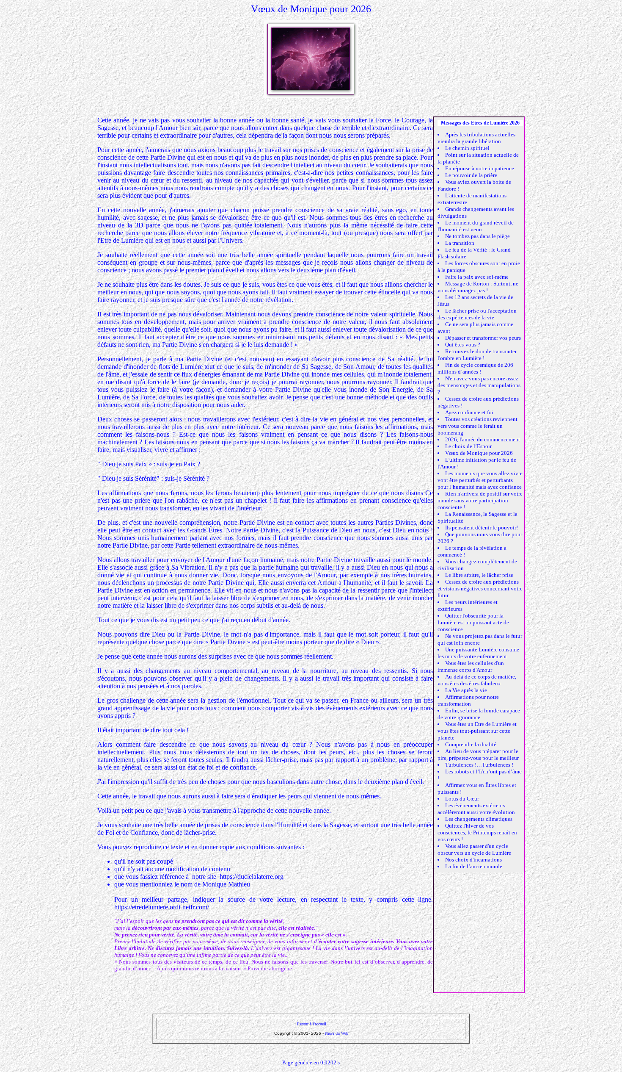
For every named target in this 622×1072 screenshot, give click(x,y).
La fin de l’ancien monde (473, 866)
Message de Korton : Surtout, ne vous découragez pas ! (478, 287)
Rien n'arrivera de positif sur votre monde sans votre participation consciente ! (480, 500)
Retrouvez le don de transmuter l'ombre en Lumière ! (477, 354)
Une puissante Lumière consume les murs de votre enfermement (478, 652)
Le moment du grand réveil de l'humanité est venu (476, 226)
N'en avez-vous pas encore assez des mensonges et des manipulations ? (479, 385)
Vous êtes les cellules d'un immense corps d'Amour (471, 666)
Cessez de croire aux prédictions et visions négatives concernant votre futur (480, 588)
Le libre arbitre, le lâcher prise (479, 575)
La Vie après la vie (466, 690)
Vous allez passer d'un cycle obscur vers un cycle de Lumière (474, 849)
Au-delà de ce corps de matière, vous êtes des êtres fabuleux (477, 680)
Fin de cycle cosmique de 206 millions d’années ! (475, 368)
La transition (459, 243)
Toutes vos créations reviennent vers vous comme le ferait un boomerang (477, 426)
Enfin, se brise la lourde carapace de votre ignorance (479, 713)
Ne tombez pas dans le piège (477, 236)
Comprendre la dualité (470, 744)
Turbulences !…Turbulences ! (479, 765)
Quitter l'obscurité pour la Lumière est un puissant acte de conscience (473, 622)
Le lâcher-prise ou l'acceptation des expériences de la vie (477, 314)
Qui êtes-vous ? (462, 344)
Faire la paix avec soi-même (477, 277)
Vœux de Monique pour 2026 (479, 453)
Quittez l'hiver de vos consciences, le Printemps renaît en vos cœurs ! (477, 832)
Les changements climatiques (478, 819)
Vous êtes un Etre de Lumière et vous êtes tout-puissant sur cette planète (477, 731)
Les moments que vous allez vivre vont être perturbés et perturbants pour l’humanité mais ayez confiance (480, 480)
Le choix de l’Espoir (468, 446)
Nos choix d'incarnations (473, 859)
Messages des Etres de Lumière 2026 (480, 123)
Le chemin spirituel (467, 148)
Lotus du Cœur (462, 798)
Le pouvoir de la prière (471, 175)
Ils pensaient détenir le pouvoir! (481, 527)
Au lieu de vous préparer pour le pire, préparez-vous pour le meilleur (478, 754)
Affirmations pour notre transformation (468, 700)
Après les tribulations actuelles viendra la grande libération (476, 137)
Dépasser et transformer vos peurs (483, 338)
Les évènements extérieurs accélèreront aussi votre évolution (476, 808)
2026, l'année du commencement (482, 439)
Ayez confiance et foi (469, 412)
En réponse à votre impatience (479, 168)
